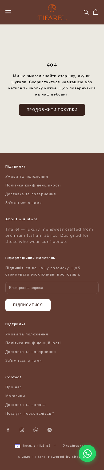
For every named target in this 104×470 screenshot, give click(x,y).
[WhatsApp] (87, 453)
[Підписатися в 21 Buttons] (49, 429)
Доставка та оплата (25, 404)
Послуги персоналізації (29, 413)
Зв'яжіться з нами (23, 202)
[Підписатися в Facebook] (8, 429)
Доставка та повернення (30, 194)
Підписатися (28, 305)
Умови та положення (26, 176)
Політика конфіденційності (33, 185)
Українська (73, 445)
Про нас (13, 387)
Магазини (15, 395)
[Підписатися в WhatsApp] (35, 429)
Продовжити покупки (52, 109)
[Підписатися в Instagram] (22, 429)
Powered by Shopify (67, 457)
